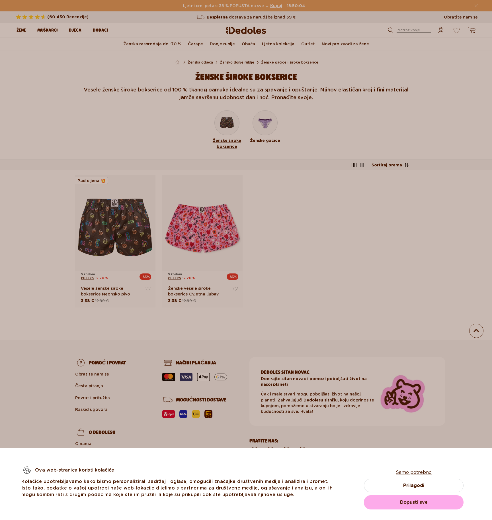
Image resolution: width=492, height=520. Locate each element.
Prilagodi (413, 485)
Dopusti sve (414, 502)
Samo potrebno (414, 472)
